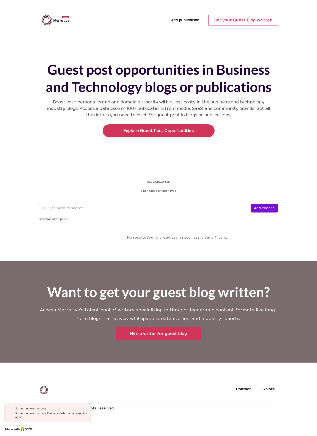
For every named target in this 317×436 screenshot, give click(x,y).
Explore (268, 389)
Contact (243, 389)
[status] (47, 412)
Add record (264, 208)
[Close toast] (90, 404)
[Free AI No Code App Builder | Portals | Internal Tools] (18, 429)
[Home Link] (56, 20)
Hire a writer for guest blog (158, 333)
